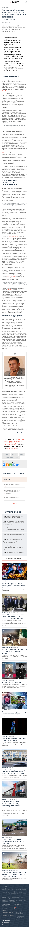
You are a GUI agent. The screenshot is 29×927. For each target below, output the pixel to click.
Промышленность (7, 612)
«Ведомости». (11, 276)
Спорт (3, 581)
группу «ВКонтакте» (15, 441)
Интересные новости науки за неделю (14, 714)
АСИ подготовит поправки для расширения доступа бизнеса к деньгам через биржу (14, 529)
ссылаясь (20, 103)
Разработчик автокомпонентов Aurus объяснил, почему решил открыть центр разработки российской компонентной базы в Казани (14, 620)
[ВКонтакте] (4, 465)
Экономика (6, 7)
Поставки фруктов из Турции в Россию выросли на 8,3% (13, 553)
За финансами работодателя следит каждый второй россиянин (13, 516)
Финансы (14, 454)
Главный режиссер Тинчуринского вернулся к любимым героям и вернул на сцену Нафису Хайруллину (14, 742)
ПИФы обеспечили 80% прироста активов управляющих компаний (14, 535)
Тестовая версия (6, 922)
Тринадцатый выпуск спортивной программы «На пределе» (14, 586)
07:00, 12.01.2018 (6, 22)
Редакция (4, 908)
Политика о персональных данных (8, 915)
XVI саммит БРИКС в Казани (12, 485)
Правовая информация (8, 912)
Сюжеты (7, 479)
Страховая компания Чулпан (11, 457)
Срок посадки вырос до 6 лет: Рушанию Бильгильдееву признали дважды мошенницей (13, 541)
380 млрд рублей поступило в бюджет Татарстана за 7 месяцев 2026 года (13, 547)
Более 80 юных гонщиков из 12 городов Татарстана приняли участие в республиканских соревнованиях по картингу (14, 843)
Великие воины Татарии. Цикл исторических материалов (12, 491)
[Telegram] (13, 465)
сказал (9, 289)
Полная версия (6, 920)
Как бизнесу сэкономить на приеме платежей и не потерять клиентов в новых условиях (14, 773)
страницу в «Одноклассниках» (12, 444)
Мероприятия (5, 799)
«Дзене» (14, 448)
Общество (4, 680)
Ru (15, 907)
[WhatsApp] (10, 465)
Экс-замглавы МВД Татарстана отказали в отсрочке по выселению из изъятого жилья (13, 522)
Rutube (8, 448)
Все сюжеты (15, 503)
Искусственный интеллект (11, 498)
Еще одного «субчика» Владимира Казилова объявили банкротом (14, 876)
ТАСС (3, 153)
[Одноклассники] (7, 465)
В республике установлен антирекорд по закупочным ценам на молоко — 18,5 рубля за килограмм (14, 653)
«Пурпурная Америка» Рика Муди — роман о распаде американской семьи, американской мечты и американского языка (14, 685)
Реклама (4, 910)
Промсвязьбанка (13, 236)
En (18, 908)
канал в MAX (8, 443)
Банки (21, 454)
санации (4, 90)
